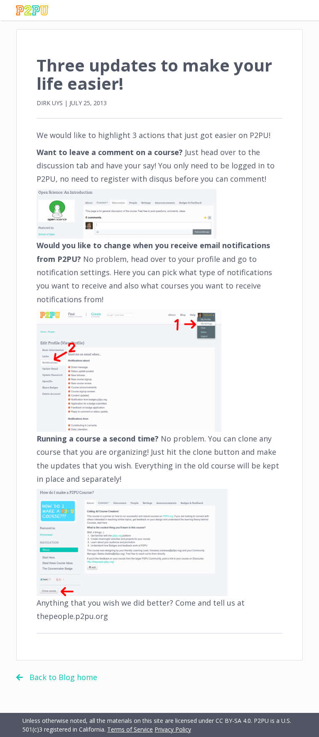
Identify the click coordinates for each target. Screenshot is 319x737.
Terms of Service (130, 729)
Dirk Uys (50, 103)
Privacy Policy (173, 729)
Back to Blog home (63, 677)
